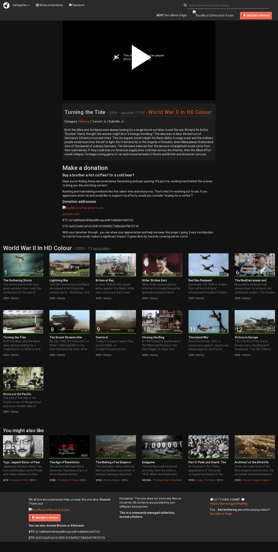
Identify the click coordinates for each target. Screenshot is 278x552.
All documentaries (51, 5)
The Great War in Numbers (167, 480)
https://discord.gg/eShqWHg (228, 503)
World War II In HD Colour (180, 112)
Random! (78, 5)
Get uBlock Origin (172, 15)
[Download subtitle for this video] (122, 121)
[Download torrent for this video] (105, 121)
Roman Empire (112, 480)
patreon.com (70, 214)
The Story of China (67, 480)
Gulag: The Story (205, 480)
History (15, 298)
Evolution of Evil (19, 480)
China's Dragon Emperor (256, 480)
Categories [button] (20, 5)
